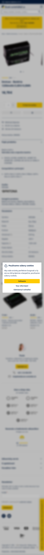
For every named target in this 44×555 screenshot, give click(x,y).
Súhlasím (22, 281)
